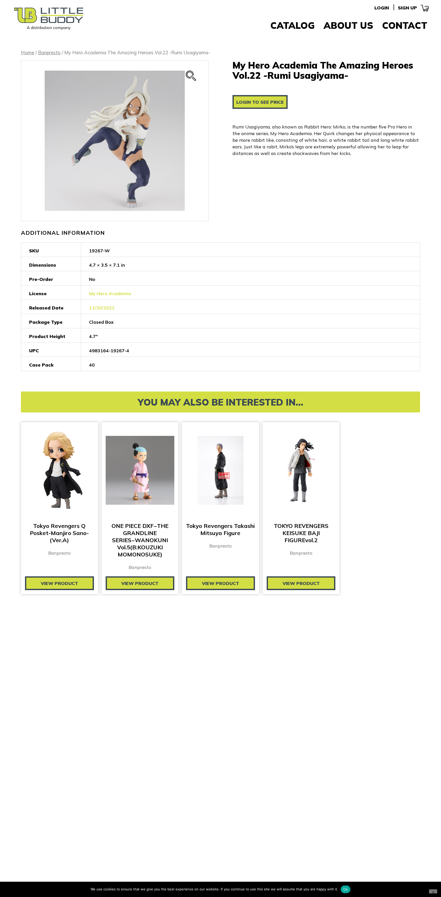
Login (381, 8)
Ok (345, 889)
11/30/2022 (102, 308)
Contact (404, 25)
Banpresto (49, 53)
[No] (433, 891)
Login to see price (260, 102)
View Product (59, 583)
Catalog (292, 25)
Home (27, 53)
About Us (348, 25)
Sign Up (407, 8)
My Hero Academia (110, 293)
